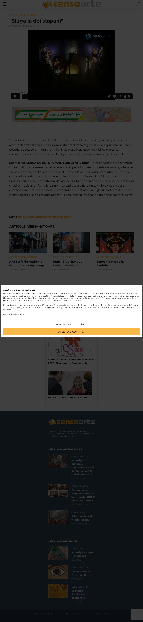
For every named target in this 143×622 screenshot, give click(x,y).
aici (23, 314)
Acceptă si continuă (71, 331)
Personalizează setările (71, 324)
